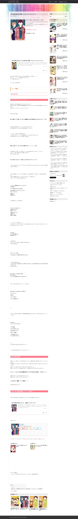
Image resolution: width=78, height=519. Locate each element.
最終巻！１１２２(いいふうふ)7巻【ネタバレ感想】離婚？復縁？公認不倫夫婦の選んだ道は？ (62, 36)
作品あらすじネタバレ (25, 17)
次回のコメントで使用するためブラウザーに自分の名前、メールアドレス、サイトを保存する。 (27, 488)
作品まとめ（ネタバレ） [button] (64, 1)
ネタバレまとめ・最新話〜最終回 (57, 183)
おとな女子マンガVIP (15, 517)
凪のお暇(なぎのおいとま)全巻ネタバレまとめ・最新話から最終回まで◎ (62, 89)
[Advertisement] (39, 8)
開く (16, 88)
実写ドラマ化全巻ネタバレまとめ (56, 190)
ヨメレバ (24, 425)
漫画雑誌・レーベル (40, 17)
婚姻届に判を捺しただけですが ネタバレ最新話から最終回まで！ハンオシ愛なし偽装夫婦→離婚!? (62, 47)
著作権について (53, 201)
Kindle (30, 428)
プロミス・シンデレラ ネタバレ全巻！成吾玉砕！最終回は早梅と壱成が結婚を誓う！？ (62, 57)
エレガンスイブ (13, 17)
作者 (31, 17)
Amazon (23, 428)
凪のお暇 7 (22, 424)
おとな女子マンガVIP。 (14, 2)
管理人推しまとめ (54, 195)
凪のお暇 (34, 17)
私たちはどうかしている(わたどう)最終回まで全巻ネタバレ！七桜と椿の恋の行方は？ (62, 78)
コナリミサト (19, 17)
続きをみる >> (65, 28)
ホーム (51, 1)
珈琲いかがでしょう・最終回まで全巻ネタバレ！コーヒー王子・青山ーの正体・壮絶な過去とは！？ (62, 67)
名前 (11, 484)
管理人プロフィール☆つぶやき (56, 194)
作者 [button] (56, 1)
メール (12, 486)
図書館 (38, 428)
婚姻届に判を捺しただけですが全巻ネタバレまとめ (58, 189)
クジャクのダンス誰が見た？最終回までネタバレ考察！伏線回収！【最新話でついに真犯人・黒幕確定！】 (62, 25)
